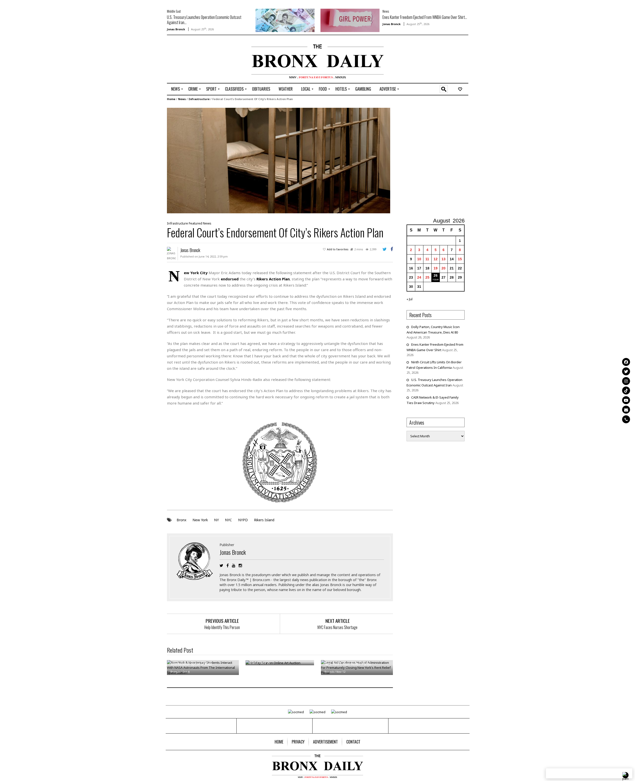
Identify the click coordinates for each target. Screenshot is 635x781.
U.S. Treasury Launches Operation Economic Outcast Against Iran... (204, 19)
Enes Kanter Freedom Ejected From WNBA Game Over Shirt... (424, 17)
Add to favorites (338, 249)
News (385, 11)
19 (436, 268)
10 (419, 259)
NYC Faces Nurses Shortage (337, 627)
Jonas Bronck (176, 29)
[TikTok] (626, 391)
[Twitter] (626, 371)
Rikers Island (264, 520)
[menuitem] (175, 89)
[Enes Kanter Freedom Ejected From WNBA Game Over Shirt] (350, 20)
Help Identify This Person (222, 627)
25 (427, 277)
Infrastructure (199, 99)
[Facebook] (626, 362)
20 (443, 268)
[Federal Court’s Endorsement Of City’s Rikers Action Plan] (278, 160)
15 (460, 259)
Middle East (174, 11)
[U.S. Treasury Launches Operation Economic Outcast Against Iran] (285, 20)
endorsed (230, 278)
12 (436, 259)
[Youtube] (626, 400)
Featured (195, 223)
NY (216, 520)
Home (171, 99)
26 (436, 275)
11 (427, 259)
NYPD (243, 520)
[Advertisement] (196, 59)
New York (200, 520)
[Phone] (626, 419)
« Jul (410, 299)
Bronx (181, 520)
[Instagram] (626, 381)
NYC (228, 520)
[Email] (626, 410)
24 (419, 277)
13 (443, 259)
